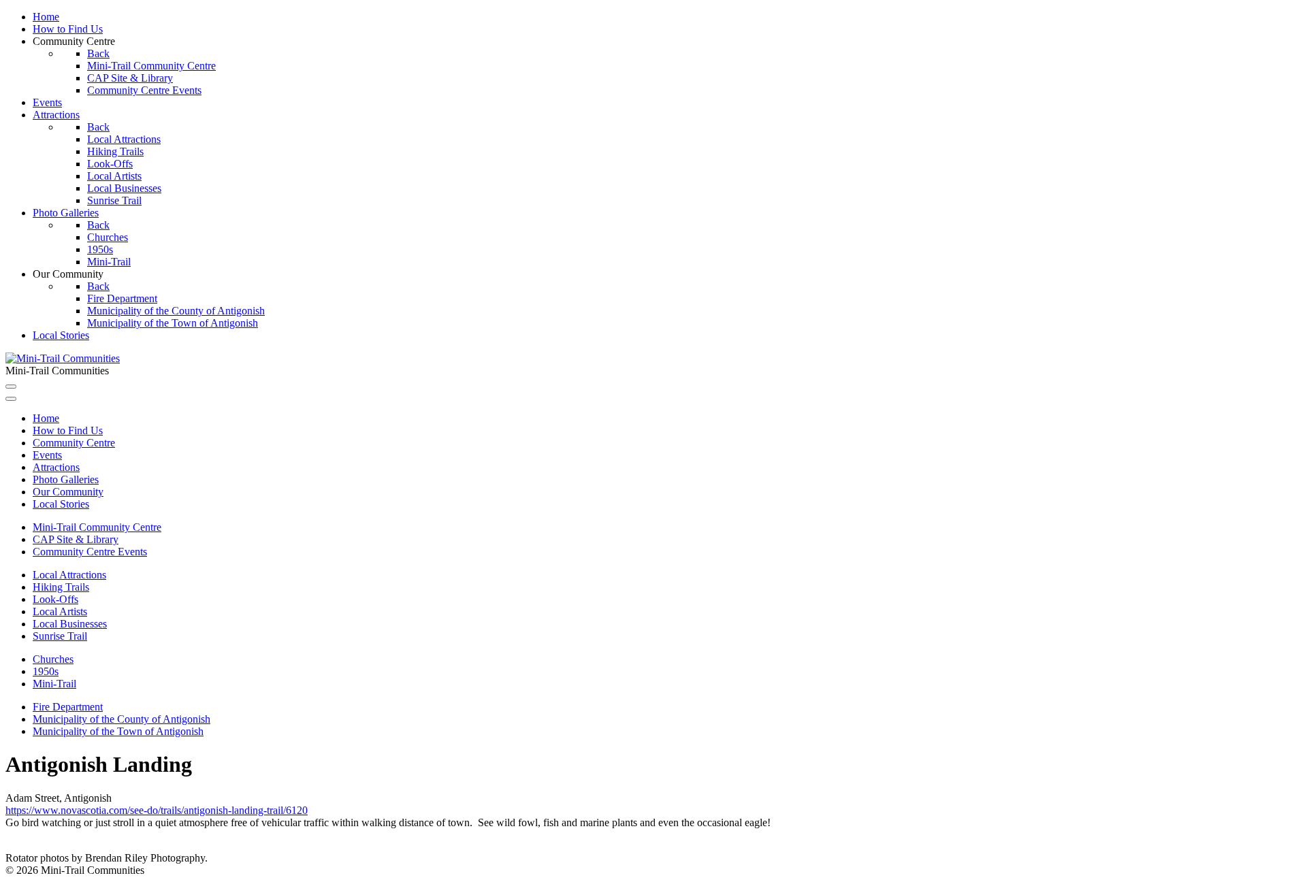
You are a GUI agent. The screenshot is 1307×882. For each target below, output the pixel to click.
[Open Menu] (10, 387)
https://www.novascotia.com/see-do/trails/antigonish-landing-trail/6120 (156, 810)
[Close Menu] (10, 399)
